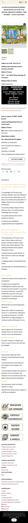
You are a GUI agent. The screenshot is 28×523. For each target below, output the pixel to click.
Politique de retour (6, 497)
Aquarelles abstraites (7, 463)
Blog (2, 475)
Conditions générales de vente (9, 500)
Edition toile (4, 470)
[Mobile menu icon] (26, 2)
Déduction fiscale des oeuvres (9, 484)
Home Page (6, 506)
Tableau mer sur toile (7, 449)
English (5, 504)
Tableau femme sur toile (8, 447)
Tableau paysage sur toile (8, 451)
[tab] (14, 179)
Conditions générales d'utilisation (11, 502)
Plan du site (4, 511)
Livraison (4, 495)
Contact (3, 491)
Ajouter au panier (16, 159)
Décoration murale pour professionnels (12, 482)
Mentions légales (6, 493)
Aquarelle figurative (7, 456)
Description (5, 180)
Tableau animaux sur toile (9, 453)
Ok (14, 520)
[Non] (26, 517)
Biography (6, 509)
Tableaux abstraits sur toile (9, 465)
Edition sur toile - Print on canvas (13, 163)
